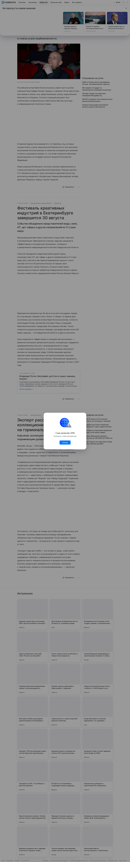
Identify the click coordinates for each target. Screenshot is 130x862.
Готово (65, 442)
